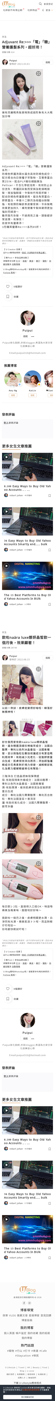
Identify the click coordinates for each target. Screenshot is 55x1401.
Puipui (13, 60)
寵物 (45, 261)
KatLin (32, 390)
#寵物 (10, 1350)
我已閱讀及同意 (27, 1397)
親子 (38, 261)
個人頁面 (9, 1333)
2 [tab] (25, 20)
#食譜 (34, 1350)
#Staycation (23, 1355)
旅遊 (25, 261)
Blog (23, 1371)
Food (46, 1367)
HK (30, 1367)
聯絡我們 (32, 1377)
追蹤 (48, 62)
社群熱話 (32, 10)
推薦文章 (22, 1315)
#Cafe (43, 1350)
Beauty (37, 1367)
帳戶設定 (21, 1333)
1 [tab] (21, 20)
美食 (31, 261)
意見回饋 (46, 1315)
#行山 (18, 1350)
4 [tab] (33, 20)
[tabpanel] (27, 17)
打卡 (18, 261)
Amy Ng (13, 390)
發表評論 (11, 422)
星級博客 (34, 1315)
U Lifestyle (11, 1367)
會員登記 (48, 3)
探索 (5, 1315)
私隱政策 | (43, 1374)
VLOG (12, 1315)
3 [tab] (29, 20)
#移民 (35, 1355)
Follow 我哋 (9, 272)
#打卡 (26, 1350)
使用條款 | (33, 1374)
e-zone (31, 1371)
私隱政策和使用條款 (31, 1389)
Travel (22, 1367)
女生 (4, 36)
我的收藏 (33, 1333)
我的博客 (27, 1338)
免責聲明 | (22, 1374)
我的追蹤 (44, 1333)
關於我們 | (12, 1374)
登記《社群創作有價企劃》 (34, 252)
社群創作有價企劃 (13, 10)
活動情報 (16, 264)
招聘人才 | (23, 1377)
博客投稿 (27, 1320)
